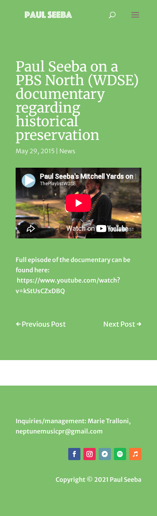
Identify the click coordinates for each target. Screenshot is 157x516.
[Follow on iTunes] (135, 454)
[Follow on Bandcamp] (105, 454)
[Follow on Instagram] (89, 454)
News (67, 151)
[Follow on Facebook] (74, 454)
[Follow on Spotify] (120, 454)
